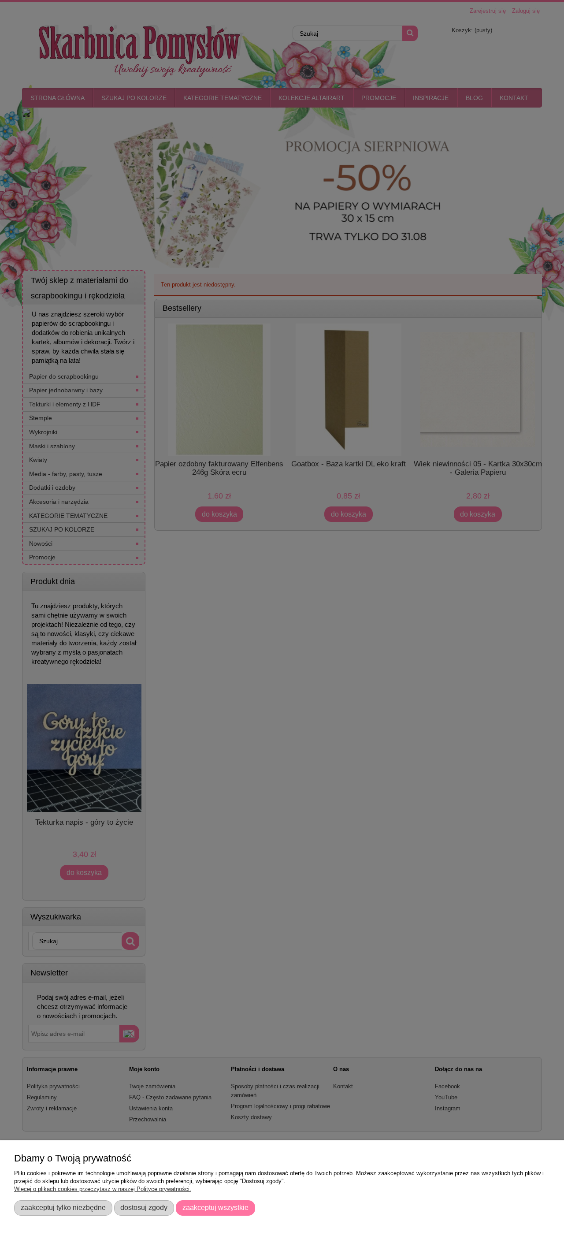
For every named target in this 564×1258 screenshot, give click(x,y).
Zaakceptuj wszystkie (215, 1207)
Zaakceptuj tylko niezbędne (63, 1207)
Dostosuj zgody (143, 1207)
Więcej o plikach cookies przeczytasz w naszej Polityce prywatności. (102, 1189)
